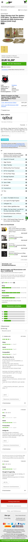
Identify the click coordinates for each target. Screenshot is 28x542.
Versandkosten (5, 69)
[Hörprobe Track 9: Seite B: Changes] (26, 180)
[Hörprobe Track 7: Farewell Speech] (26, 217)
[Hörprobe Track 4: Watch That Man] (26, 165)
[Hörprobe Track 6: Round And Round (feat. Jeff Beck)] (26, 214)
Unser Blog (7, 518)
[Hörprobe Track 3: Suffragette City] (26, 204)
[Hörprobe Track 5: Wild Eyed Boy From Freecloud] (26, 168)
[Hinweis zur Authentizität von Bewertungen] (16, 246)
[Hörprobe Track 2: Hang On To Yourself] (26, 159)
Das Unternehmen (20, 515)
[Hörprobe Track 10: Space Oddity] (26, 183)
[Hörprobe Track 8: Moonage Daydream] (26, 177)
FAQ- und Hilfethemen (14, 511)
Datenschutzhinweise (19, 529)
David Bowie (4, 13)
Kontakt (23, 531)
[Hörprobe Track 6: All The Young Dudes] (26, 171)
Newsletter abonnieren (14, 506)
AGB (5, 529)
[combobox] (14, 6)
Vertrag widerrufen (14, 501)
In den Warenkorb (14, 64)
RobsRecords (7, 336)
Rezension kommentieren (11, 399)
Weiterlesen (5, 135)
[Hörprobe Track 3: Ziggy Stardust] (26, 162)
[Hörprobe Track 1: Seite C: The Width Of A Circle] (26, 198)
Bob (5, 409)
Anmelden (4, 9)
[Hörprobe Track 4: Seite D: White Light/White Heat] (26, 207)
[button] (25, 403)
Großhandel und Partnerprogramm (20, 519)
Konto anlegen (23, 9)
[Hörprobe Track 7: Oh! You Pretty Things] (26, 174)
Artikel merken (6, 67)
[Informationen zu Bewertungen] (12, 271)
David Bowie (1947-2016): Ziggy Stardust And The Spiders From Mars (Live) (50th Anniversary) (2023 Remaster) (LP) (13, 145)
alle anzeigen (24, 259)
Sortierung (4, 328)
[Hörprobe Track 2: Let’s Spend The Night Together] (26, 201)
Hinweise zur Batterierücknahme (14, 532)
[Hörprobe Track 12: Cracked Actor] (26, 188)
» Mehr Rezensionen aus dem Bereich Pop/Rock (12, 272)
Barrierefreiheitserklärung (9, 531)
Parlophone (14, 85)
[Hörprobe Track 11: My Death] (26, 185)
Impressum (18, 531)
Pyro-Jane (6, 461)
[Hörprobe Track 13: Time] (26, 191)
